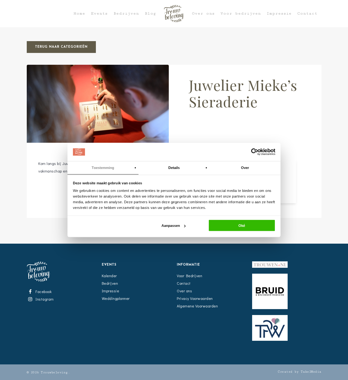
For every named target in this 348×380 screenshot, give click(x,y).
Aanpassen (170, 226)
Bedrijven (126, 13)
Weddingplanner (116, 298)
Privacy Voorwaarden (195, 298)
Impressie (279, 13)
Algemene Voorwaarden (197, 305)
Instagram (44, 299)
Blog (150, 13)
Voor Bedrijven (189, 275)
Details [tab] (174, 167)
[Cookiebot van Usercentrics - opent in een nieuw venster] (254, 151)
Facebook (43, 291)
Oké (241, 226)
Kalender (109, 275)
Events (99, 13)
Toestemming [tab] (103, 167)
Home (79, 13)
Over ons (203, 13)
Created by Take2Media (299, 372)
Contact (307, 13)
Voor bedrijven (240, 13)
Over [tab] (245, 167)
